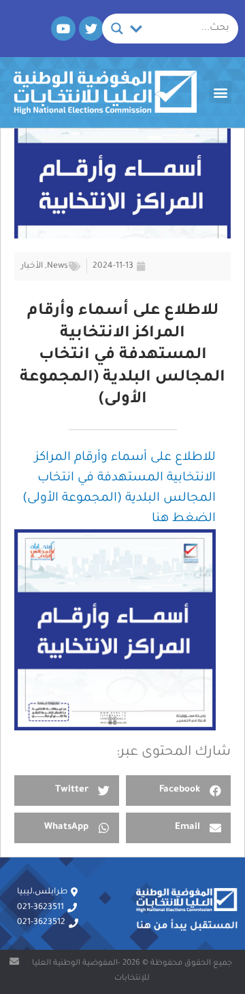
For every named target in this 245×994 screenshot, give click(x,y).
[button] (220, 92)
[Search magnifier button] (117, 28)
